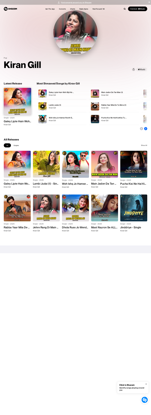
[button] (149, 2)
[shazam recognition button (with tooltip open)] (144, 400)
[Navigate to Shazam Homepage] (10, 9)
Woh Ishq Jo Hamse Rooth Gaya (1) (63, 118)
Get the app (50, 9)
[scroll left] (141, 128)
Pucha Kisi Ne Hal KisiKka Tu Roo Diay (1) (118, 118)
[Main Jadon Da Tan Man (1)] (114, 93)
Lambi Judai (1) (55, 105)
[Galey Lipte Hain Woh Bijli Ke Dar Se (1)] (61, 93)
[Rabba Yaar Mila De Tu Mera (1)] (114, 106)
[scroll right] (145, 128)
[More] (83, 93)
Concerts (62, 9)
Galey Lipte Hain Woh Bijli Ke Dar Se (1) (65, 92)
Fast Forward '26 (99, 9)
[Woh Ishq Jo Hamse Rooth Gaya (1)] (61, 119)
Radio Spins (83, 9)
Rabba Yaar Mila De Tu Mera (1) (113, 105)
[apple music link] (141, 69)
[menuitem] (50, 8)
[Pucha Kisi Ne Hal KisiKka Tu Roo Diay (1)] (114, 119)
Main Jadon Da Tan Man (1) (112, 92)
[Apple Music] (8, 128)
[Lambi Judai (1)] (61, 106)
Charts (72, 9)
